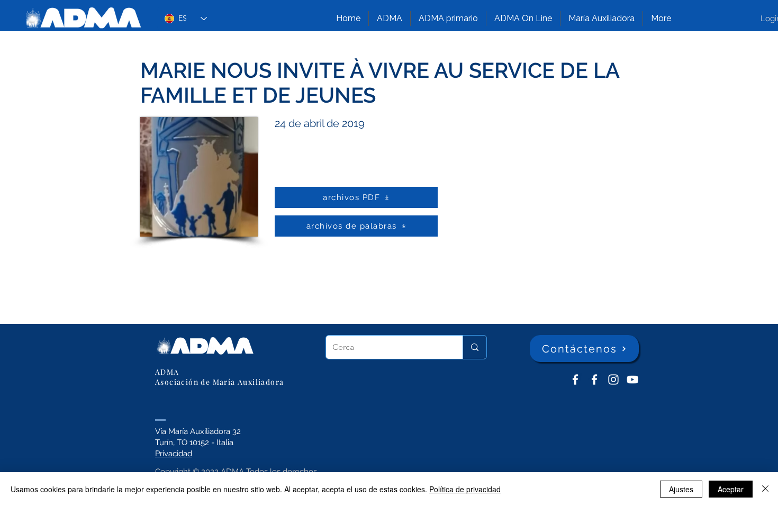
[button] (389, 18)
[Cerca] (474, 347)
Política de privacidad (465, 489)
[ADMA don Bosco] (575, 379)
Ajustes (681, 489)
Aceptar (731, 489)
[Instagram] (613, 379)
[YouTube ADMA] (632, 379)
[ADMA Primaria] (594, 379)
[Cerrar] (765, 489)
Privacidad (173, 453)
